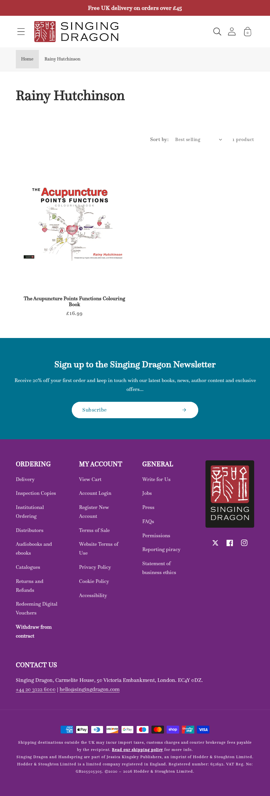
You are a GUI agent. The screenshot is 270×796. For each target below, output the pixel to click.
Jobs (147, 493)
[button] (21, 31)
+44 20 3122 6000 (36, 689)
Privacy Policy (95, 567)
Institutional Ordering (30, 511)
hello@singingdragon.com (90, 689)
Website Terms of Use (98, 548)
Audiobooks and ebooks (34, 548)
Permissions (156, 535)
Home (27, 59)
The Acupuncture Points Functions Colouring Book (74, 301)
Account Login (95, 493)
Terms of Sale (94, 530)
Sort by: (159, 139)
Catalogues (28, 567)
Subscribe (94, 409)
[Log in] (232, 31)
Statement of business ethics (159, 567)
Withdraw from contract (34, 631)
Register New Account (94, 511)
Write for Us (156, 479)
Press (148, 507)
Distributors (29, 530)
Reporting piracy (161, 549)
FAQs (148, 521)
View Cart (90, 479)
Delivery (25, 479)
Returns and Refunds (29, 585)
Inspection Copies (36, 493)
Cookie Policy (94, 581)
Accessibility (93, 595)
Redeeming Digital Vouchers (36, 608)
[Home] (76, 31)
